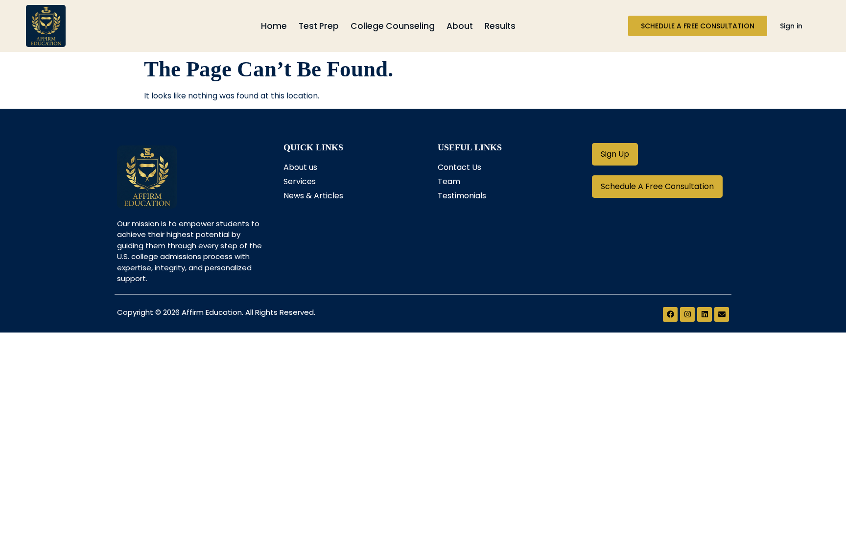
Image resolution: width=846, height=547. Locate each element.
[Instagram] (687, 314)
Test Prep (319, 26)
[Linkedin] (704, 314)
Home (274, 26)
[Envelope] (721, 314)
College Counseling (393, 26)
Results (500, 26)
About (459, 26)
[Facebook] (670, 314)
